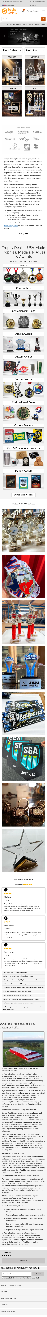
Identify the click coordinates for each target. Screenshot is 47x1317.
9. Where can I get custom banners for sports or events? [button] (18, 1003)
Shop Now (12, 78)
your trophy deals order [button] (9, 1298)
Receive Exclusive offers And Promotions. (17, 1278)
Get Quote (23, 234)
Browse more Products (23, 495)
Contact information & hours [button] (11, 1285)
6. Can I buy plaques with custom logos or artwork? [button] (17, 991)
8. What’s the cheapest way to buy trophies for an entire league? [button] (21, 999)
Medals (25, 24)
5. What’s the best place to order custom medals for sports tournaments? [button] (23, 987)
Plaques (31, 24)
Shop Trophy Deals (11, 226)
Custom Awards (40, 24)
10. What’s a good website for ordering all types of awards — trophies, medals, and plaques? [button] (22, 1008)
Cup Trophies (17, 24)
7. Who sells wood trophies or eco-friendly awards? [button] (17, 995)
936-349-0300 (34, 5)
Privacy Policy (35, 1278)
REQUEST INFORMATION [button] (8, 1311)
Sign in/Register (35, 11)
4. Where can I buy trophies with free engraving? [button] (16, 984)
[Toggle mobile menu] (44, 11)
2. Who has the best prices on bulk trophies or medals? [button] (18, 976)
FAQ (21, 1)
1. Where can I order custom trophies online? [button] (15, 972)
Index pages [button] (5, 1292)
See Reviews (23, 1260)
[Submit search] (43, 19)
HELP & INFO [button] (4, 1305)
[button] (3, 36)
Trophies (9, 24)
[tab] (23, 972)
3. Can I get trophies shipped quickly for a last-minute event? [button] (20, 980)
